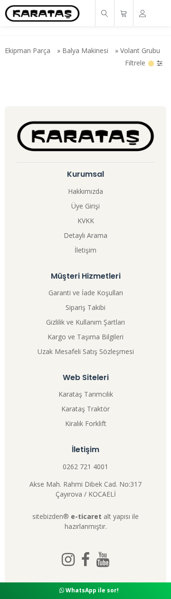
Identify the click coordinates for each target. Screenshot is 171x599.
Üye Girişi (85, 205)
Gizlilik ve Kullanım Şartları (85, 322)
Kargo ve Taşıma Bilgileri (86, 336)
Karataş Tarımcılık (85, 394)
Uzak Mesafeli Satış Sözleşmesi (86, 351)
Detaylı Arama (85, 235)
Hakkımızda (85, 191)
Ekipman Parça (27, 50)
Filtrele (136, 62)
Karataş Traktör (85, 408)
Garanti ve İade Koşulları (85, 292)
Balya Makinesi (85, 50)
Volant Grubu (140, 50)
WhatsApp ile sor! (91, 590)
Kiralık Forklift (85, 423)
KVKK (85, 220)
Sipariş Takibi (85, 307)
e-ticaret (86, 516)
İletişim (85, 249)
